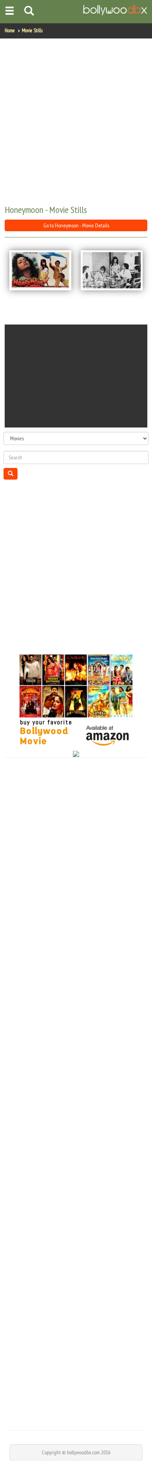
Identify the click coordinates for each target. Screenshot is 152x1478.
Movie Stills (32, 30)
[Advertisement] (76, 122)
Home (10, 30)
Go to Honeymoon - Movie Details (76, 225)
